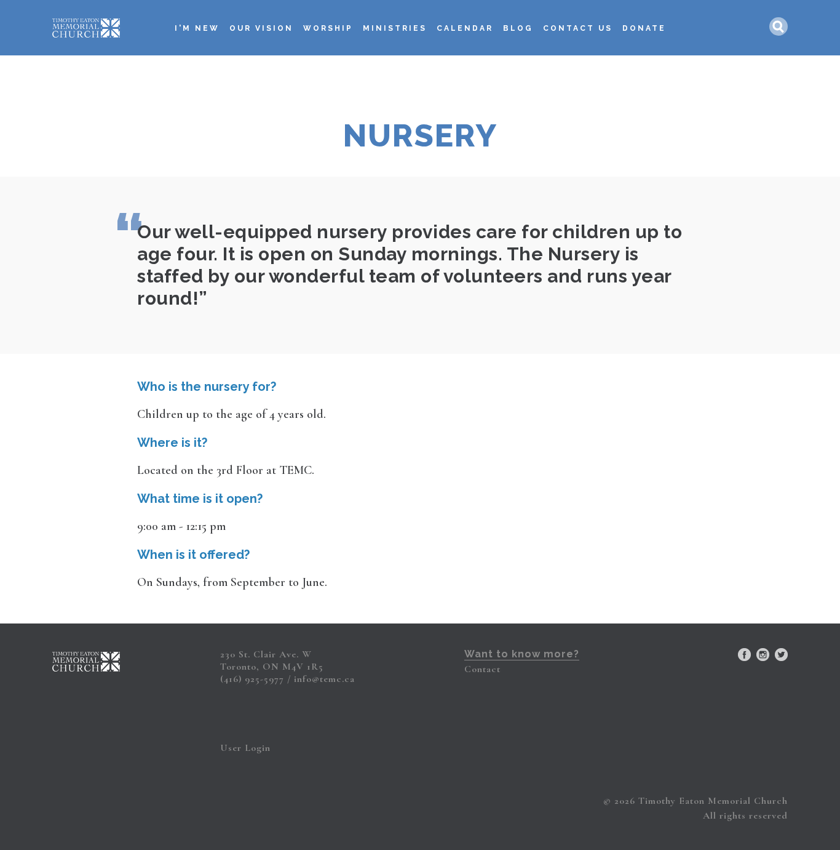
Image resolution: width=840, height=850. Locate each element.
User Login (245, 748)
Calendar (465, 28)
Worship (328, 28)
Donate (644, 28)
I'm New (197, 28)
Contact (482, 669)
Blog (518, 28)
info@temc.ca (324, 679)
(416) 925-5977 (252, 679)
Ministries (395, 28)
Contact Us (577, 28)
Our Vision (261, 28)
